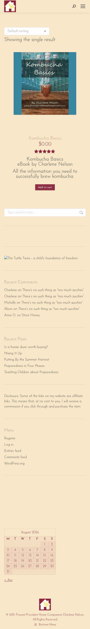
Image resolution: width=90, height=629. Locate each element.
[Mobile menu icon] (83, 6)
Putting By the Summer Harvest (26, 359)
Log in (8, 444)
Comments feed (15, 457)
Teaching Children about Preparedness (31, 372)
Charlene (10, 290)
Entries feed (12, 451)
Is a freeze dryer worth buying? (26, 347)
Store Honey (31, 315)
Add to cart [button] (45, 187)
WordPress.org (14, 463)
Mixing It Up (13, 353)
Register (9, 438)
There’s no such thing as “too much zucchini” (53, 290)
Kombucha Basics (45, 138)
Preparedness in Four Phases (24, 366)
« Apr (8, 580)
